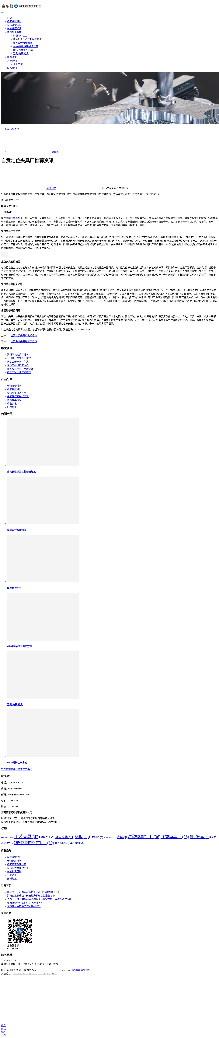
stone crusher (42, 974)
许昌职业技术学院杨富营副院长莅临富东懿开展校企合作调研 (39, 899)
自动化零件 (62, 843)
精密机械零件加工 (34, 842)
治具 (122, 837)
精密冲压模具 (14, 21)
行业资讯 (12, 403)
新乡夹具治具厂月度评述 (20, 369)
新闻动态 (12, 57)
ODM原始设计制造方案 (25, 46)
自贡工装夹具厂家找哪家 (24, 335)
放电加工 (47, 837)
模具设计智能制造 (22, 43)
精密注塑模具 (14, 25)
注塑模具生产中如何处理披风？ (24, 906)
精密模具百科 (14, 400)
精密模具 (13, 218)
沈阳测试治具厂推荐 (18, 354)
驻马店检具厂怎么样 (18, 365)
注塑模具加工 (144, 836)
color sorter (16, 974)
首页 (9, 18)
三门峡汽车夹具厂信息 (19, 358)
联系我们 (12, 68)
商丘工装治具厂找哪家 (19, 372)
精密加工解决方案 (16, 393)
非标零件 (77, 843)
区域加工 (51, 188)
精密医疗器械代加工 (18, 396)
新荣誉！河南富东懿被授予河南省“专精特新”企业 (33, 892)
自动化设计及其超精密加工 (27, 39)
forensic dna (33, 974)
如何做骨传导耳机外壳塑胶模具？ (25, 903)
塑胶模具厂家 (7, 837)
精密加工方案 (14, 32)
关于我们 (12, 60)
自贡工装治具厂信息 (18, 361)
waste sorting (25, 974)
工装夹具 (27, 836)
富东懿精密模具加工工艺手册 (16, 769)
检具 (82, 837)
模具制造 (96, 837)
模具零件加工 (110, 837)
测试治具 (200, 837)
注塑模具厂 (175, 837)
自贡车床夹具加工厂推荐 (24, 341)
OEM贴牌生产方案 (23, 50)
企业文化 (18, 64)
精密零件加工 (20, 35)
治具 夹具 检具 (21, 53)
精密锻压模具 (14, 28)
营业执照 (85, 970)
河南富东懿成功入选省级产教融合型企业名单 (31, 895)
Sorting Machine (52, 974)
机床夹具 (64, 837)
